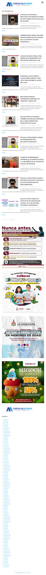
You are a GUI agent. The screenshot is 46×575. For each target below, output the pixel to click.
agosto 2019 (6, 539)
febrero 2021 (6, 514)
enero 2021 (6, 515)
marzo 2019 (6, 546)
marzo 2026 (6, 426)
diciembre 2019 (7, 534)
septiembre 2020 (7, 521)
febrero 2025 (6, 445)
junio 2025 (6, 439)
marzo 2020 (6, 529)
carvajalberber (32, 23)
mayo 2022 (6, 492)
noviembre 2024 (7, 449)
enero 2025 (6, 446)
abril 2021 (6, 511)
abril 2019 (6, 545)
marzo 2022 (6, 495)
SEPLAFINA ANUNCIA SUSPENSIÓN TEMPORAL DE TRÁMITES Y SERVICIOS (30, 99)
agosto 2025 (6, 436)
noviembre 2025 (7, 432)
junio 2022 (6, 491)
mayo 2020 (6, 526)
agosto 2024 (6, 454)
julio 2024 (6, 455)
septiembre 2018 (7, 555)
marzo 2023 (6, 478)
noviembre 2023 (7, 466)
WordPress (24, 572)
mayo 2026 (6, 424)
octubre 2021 (6, 502)
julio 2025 (6, 438)
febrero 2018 (6, 565)
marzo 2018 (6, 564)
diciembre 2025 (7, 431)
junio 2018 (6, 559)
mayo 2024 (6, 458)
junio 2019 (6, 542)
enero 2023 (6, 481)
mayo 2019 (6, 544)
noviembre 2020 (7, 518)
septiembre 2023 (7, 469)
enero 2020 (6, 532)
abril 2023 (6, 476)
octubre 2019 (6, 536)
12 (11, 219)
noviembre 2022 (7, 484)
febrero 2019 (6, 548)
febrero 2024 (6, 462)
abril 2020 (6, 528)
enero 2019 (6, 549)
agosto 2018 (6, 556)
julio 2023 (6, 472)
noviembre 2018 (7, 552)
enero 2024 (6, 464)
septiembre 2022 (7, 486)
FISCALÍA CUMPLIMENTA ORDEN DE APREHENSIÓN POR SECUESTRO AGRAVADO (31, 140)
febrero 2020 (6, 531)
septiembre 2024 (7, 452)
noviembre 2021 (7, 501)
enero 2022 (6, 498)
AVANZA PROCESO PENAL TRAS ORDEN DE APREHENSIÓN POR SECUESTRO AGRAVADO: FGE (31, 58)
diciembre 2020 (7, 516)
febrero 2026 (6, 428)
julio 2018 (6, 558)
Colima (38, 23)
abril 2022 (6, 494)
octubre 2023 (6, 468)
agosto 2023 (6, 471)
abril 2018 (6, 562)
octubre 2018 (6, 554)
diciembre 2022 (7, 482)
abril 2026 (6, 425)
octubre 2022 (6, 485)
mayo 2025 (6, 441)
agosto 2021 (6, 505)
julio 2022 (6, 489)
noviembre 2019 (7, 535)
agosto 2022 (6, 488)
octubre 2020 (6, 519)
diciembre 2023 (7, 465)
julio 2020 (6, 524)
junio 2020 (6, 525)
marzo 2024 (6, 461)
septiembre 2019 (7, 538)
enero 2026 (6, 429)
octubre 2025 (6, 434)
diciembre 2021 (7, 499)
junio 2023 (6, 474)
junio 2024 (6, 456)
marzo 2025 (6, 444)
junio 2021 (6, 508)
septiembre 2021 (7, 504)
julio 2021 (6, 506)
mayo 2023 (6, 475)
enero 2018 (6, 566)
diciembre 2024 (7, 448)
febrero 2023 (6, 479)
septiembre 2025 (7, 435)
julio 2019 (6, 541)
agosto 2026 (6, 419)
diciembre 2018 (7, 551)
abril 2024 (6, 459)
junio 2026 (6, 422)
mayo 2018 (6, 561)
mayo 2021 (6, 509)
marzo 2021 (6, 512)
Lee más (3, 30)
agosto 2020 (6, 522)
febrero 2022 (6, 496)
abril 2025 (6, 442)
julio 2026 (6, 421)
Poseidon (29, 572)
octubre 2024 (6, 451)
